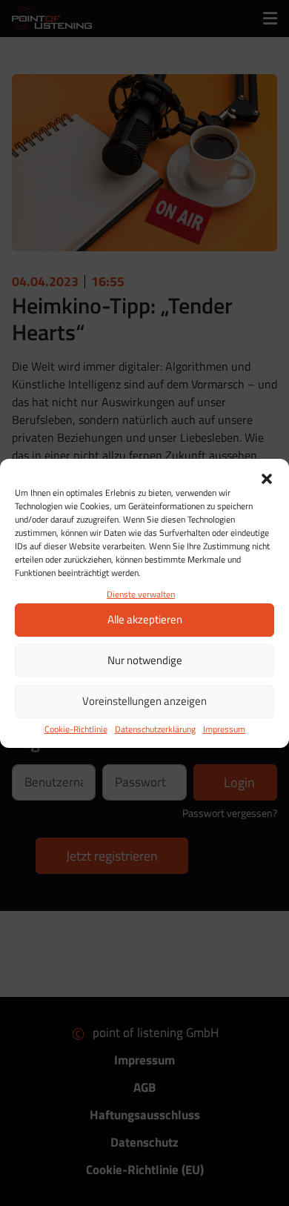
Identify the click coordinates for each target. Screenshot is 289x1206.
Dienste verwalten (141, 594)
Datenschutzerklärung (155, 729)
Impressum (224, 729)
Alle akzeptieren (144, 619)
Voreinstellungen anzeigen (144, 700)
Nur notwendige (144, 660)
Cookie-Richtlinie (75, 729)
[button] (266, 477)
